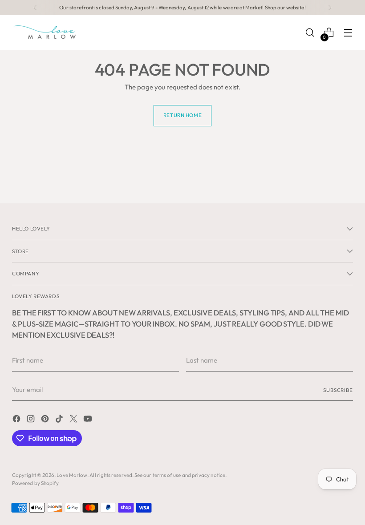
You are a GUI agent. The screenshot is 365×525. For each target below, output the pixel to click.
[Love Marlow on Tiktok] (60, 420)
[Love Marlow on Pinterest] (46, 420)
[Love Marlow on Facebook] (17, 420)
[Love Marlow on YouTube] (88, 420)
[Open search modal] (310, 33)
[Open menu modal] (348, 33)
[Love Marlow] (45, 32)
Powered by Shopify (35, 483)
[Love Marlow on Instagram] (31, 420)
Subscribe (338, 390)
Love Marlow (72, 475)
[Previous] (35, 7)
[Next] (330, 7)
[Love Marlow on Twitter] (74, 420)
